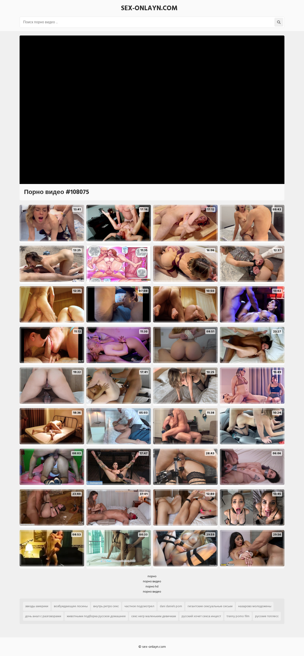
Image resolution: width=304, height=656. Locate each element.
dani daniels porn (171, 606)
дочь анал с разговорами (43, 616)
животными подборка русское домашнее (96, 616)
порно (152, 576)
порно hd (152, 586)
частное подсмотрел (139, 606)
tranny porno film (238, 616)
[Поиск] (278, 22)
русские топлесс (267, 616)
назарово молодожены (254, 606)
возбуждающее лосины (71, 606)
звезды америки (36, 606)
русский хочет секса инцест (201, 616)
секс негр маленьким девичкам (153, 616)
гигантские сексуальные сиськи (210, 606)
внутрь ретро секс (106, 606)
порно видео (152, 581)
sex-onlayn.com (149, 8)
